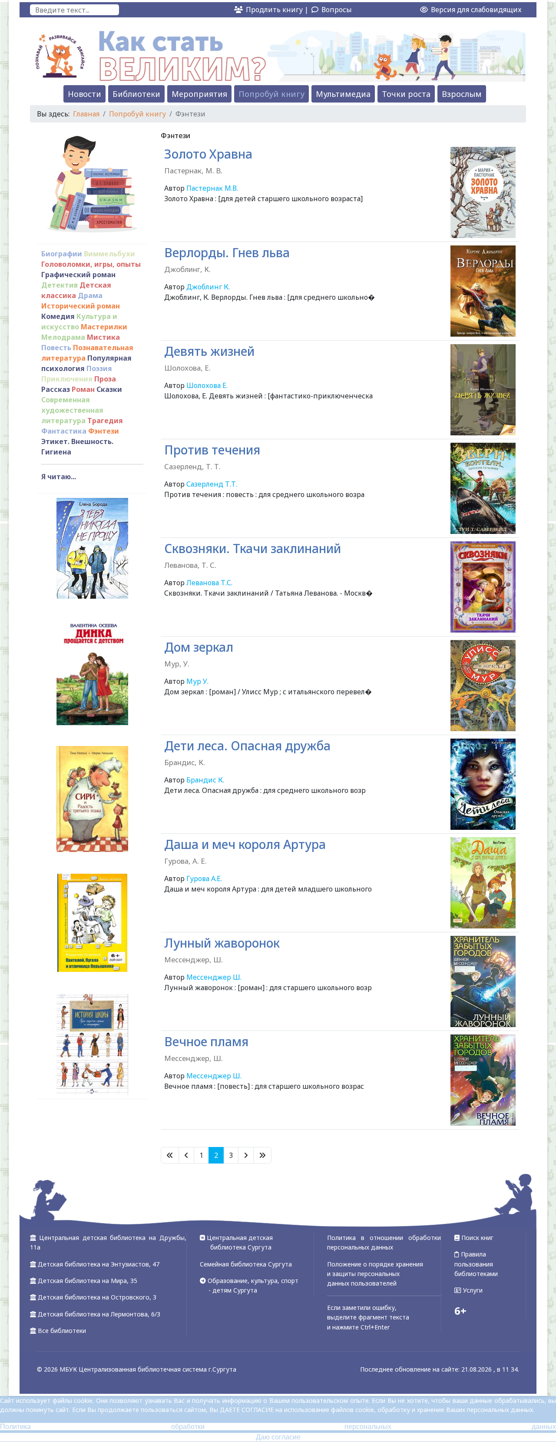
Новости (84, 94)
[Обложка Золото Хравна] (483, 192)
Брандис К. (205, 780)
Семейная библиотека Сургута (246, 1264)
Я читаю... (58, 476)
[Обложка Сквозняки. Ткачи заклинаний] (483, 587)
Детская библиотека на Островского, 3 (97, 1297)
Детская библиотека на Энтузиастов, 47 (98, 1264)
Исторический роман (80, 306)
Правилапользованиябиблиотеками (476, 1264)
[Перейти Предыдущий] (186, 1155)
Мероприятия (199, 94)
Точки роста (406, 94)
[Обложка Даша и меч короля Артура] (483, 882)
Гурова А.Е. (204, 878)
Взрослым (462, 94)
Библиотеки (136, 94)
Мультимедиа (343, 94)
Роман (83, 389)
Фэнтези (103, 431)
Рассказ (55, 389)
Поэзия (99, 368)
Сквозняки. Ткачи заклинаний (252, 555)
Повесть (56, 347)
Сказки (109, 389)
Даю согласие (278, 1437)
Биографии (61, 254)
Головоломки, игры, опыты (91, 264)
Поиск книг (476, 1237)
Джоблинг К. (208, 287)
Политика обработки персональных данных (278, 1426)
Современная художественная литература (72, 410)
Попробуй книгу (271, 94)
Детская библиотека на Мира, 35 (87, 1280)
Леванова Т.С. (209, 582)
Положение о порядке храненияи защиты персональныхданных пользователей (375, 1274)
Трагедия (105, 420)
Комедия (58, 316)
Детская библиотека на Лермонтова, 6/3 (99, 1314)
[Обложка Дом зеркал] (483, 685)
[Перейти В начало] (170, 1155)
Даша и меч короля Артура (245, 851)
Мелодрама (63, 337)
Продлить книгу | (278, 9)
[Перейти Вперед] (246, 1155)
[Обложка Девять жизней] (483, 389)
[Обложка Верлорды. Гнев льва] (483, 291)
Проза (105, 379)
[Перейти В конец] (262, 1155)
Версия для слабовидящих (475, 9)
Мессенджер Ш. (214, 977)
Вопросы (336, 9)
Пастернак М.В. (212, 188)
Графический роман (78, 274)
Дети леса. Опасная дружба (247, 752)
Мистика (103, 337)
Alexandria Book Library (479, 1142)
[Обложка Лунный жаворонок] (483, 981)
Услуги (472, 1290)
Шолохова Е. (207, 385)
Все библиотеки (62, 1330)
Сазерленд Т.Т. (211, 484)
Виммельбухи (109, 254)
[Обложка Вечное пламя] (483, 1080)
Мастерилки (104, 326)
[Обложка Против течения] (483, 488)
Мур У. (197, 681)
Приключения (67, 379)
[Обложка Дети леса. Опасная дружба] (483, 784)
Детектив (59, 285)
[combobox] (74, 9)
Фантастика (63, 431)
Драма (90, 295)
